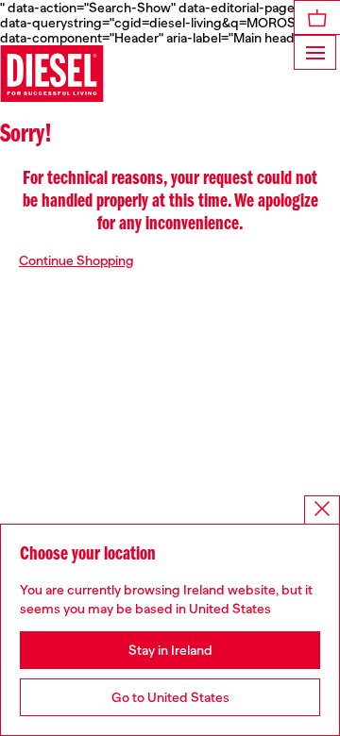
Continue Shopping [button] (76, 260)
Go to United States (170, 697)
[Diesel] (52, 73)
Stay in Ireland (170, 650)
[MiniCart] (317, 17)
